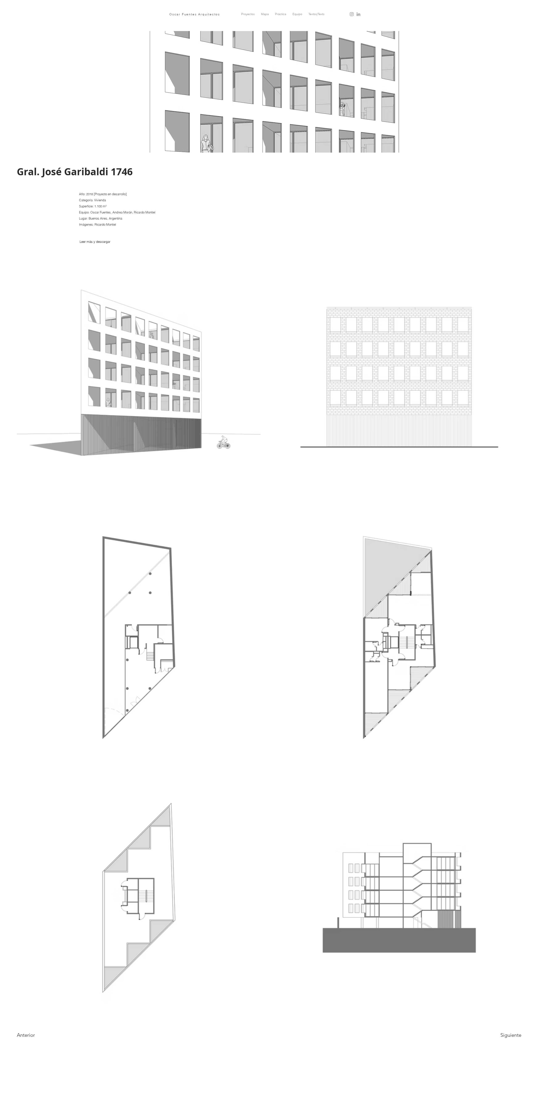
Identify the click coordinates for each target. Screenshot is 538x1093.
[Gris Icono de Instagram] (351, 14)
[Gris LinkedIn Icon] (358, 14)
